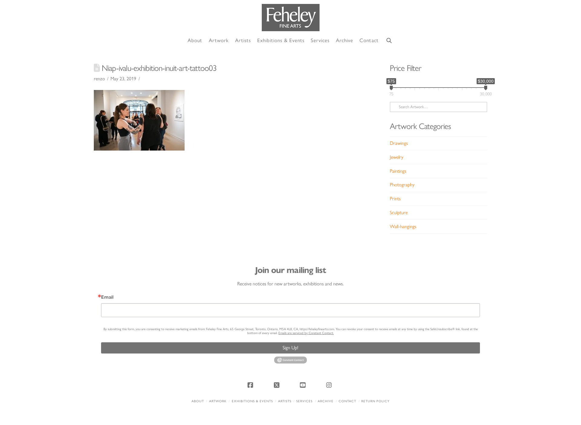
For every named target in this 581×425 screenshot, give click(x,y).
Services (304, 401)
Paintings (398, 171)
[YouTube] (303, 385)
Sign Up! (290, 347)
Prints (395, 198)
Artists (284, 401)
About (198, 401)
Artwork (218, 401)
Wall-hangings (403, 226)
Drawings (399, 143)
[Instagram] (330, 385)
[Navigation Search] (389, 40)
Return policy (375, 401)
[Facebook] (251, 385)
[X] (277, 385)
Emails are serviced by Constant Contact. (306, 333)
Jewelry (396, 157)
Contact (347, 401)
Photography (402, 185)
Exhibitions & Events (252, 401)
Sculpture (399, 212)
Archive (325, 401)
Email (107, 297)
